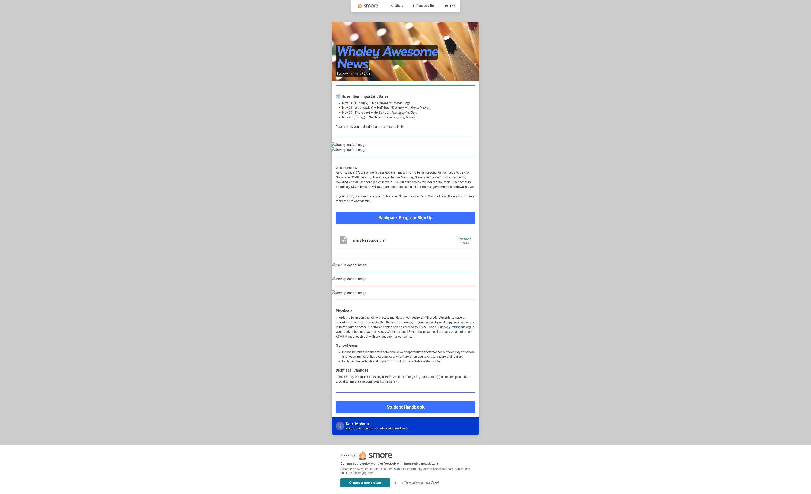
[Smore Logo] (368, 6)
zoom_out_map (475, 146)
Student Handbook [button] (405, 407)
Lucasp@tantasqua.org (454, 327)
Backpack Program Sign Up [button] (405, 217)
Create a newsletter (365, 483)
